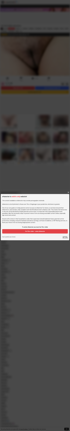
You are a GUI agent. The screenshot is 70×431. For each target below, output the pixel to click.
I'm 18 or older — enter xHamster (35, 231)
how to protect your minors (8, 237)
